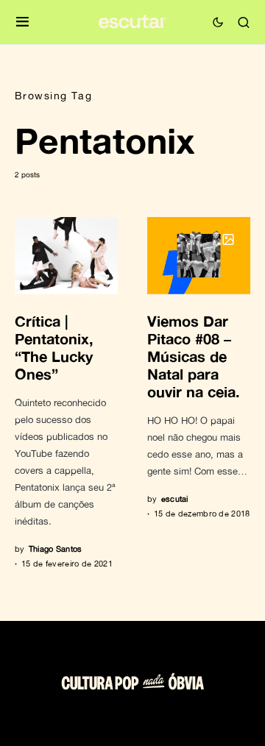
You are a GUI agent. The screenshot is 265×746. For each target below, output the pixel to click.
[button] (22, 22)
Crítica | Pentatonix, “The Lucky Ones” (54, 347)
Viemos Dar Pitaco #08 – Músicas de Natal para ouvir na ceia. (193, 356)
